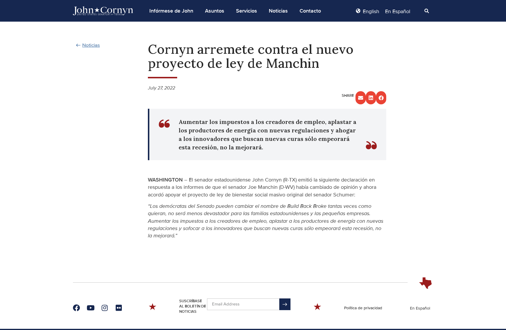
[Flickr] (119, 308)
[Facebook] (76, 308)
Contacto (310, 11)
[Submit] (284, 304)
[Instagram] (105, 308)
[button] (171, 10)
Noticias (278, 11)
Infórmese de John (171, 11)
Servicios (246, 11)
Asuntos (214, 11)
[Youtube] (90, 308)
